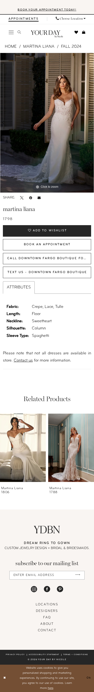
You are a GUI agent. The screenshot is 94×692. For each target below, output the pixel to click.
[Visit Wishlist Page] (76, 32)
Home (11, 47)
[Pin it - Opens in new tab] (30, 198)
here (50, 688)
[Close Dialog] (4, 678)
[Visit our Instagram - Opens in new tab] (34, 589)
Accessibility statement (44, 655)
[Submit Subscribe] (78, 575)
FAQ (47, 617)
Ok (89, 678)
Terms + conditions (75, 655)
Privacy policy (15, 655)
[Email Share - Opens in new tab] (39, 198)
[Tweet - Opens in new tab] (22, 198)
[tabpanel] (47, 123)
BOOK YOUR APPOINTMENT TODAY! (47, 9)
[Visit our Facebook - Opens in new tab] (47, 589)
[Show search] (19, 32)
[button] (11, 32)
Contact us (23, 361)
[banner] (47, 34)
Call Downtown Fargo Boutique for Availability (49, 258)
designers (47, 611)
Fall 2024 (71, 47)
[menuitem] (23, 19)
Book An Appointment (47, 244)
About (47, 624)
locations (47, 604)
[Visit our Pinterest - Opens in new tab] (60, 589)
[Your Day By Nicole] (47, 529)
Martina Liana (38, 47)
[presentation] (23, 447)
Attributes (19, 287)
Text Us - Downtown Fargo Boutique (47, 272)
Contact (47, 630)
